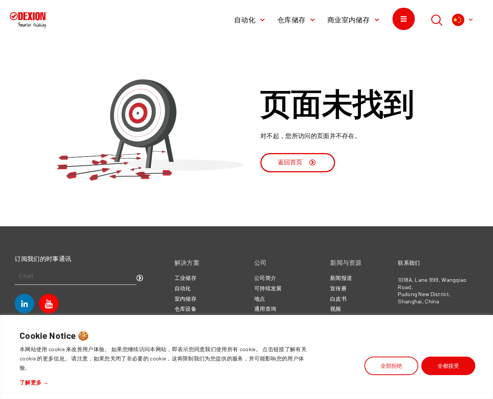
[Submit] (139, 278)
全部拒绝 (391, 365)
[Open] (471, 19)
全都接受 (448, 365)
